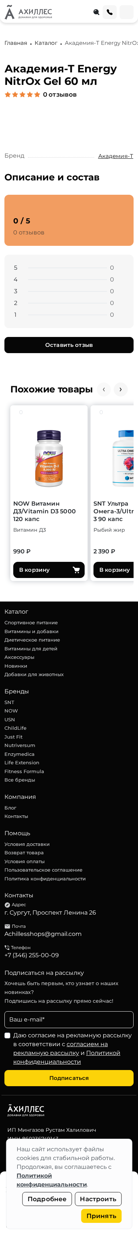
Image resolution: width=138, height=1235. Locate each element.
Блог (10, 808)
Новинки (15, 666)
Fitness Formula (24, 771)
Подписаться (69, 1077)
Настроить (98, 1199)
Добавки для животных (34, 674)
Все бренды (19, 780)
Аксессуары (19, 657)
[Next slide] (121, 389)
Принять (101, 1216)
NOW (11, 711)
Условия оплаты (24, 861)
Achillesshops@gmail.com (43, 933)
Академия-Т (116, 155)
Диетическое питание (32, 640)
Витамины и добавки (31, 631)
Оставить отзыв (69, 344)
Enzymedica (19, 754)
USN (9, 719)
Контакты (16, 816)
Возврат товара (24, 852)
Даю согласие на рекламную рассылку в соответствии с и (72, 1048)
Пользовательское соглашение (43, 870)
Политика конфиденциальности (45, 879)
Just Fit (13, 737)
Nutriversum (19, 745)
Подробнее (47, 1199)
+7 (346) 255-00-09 (31, 955)
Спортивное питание (31, 622)
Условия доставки (27, 844)
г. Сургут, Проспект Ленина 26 (50, 912)
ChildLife (15, 728)
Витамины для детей (30, 648)
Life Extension (21, 762)
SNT (9, 702)
